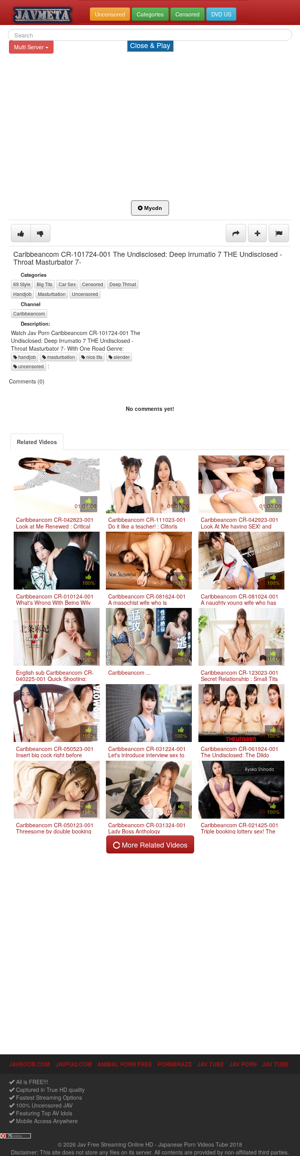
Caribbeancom (29, 313)
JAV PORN (243, 1064)
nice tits (93, 356)
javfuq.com (73, 1064)
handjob (26, 356)
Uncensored (85, 293)
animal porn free (124, 1064)
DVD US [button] (221, 14)
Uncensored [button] (110, 14)
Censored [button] (187, 14)
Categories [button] (150, 14)
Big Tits (44, 284)
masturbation (60, 356)
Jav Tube (275, 1064)
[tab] (37, 442)
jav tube (210, 1064)
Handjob (22, 293)
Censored (92, 284)
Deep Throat (122, 284)
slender (121, 356)
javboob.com (29, 1064)
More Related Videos (154, 844)
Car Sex (67, 284)
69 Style (21, 284)
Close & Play (150, 45)
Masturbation (52, 293)
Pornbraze (174, 1064)
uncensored (30, 366)
